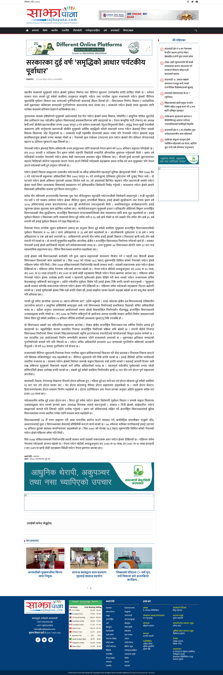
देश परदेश (128, 635)
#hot (32, 459)
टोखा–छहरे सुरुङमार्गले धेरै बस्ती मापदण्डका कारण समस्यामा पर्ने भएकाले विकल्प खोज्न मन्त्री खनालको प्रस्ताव (179, 68)
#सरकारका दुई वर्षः (42, 459)
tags (108, 615)
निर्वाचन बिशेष (111, 638)
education (110, 611)
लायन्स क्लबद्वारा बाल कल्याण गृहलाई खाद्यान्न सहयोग (45, 574)
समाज (127, 662)
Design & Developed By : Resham (143, 672)
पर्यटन (127, 638)
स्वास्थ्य (127, 666)
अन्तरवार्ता (115, 30)
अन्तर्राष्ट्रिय (109, 619)
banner (109, 607)
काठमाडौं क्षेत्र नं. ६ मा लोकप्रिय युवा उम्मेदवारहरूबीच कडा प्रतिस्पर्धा (180, 132)
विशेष (45, 30)
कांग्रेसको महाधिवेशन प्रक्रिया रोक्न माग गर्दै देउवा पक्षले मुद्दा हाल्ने (133, 576)
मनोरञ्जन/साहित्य (93, 30)
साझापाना (29, 79)
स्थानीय (54, 30)
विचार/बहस (128, 30)
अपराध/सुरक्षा (130, 619)
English (128, 611)
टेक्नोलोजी (110, 631)
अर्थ (105, 30)
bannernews (130, 607)
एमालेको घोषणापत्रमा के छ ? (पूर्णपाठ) (177, 95)
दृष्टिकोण (128, 631)
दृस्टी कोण (110, 635)
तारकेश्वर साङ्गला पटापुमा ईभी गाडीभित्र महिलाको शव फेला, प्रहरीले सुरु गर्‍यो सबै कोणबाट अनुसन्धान (181, 143)
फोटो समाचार (111, 646)
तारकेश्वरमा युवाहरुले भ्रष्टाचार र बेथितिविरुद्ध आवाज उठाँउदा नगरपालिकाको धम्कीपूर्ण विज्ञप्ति (179, 120)
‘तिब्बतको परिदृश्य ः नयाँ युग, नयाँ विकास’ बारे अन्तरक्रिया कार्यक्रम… (89, 576)
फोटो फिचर (129, 642)
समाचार (35, 30)
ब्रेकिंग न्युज (129, 646)
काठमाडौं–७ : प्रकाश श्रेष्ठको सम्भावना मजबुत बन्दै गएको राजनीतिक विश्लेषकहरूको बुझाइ (179, 83)
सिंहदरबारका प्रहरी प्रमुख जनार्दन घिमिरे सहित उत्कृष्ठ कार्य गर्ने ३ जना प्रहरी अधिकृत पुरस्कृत (180, 107)
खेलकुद (127, 623)
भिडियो (108, 650)
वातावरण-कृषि (130, 654)
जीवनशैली (77, 30)
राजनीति (65, 30)
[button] (87, 588)
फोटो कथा (110, 642)
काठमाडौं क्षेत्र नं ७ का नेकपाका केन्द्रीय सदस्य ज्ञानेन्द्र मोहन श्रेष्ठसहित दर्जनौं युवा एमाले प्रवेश (179, 53)
